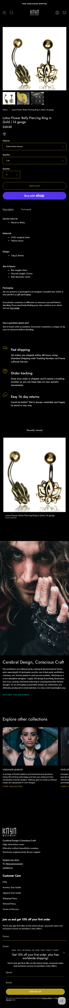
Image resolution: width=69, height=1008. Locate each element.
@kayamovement (14, 863)
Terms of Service (11, 909)
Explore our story (11, 859)
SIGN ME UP (35, 991)
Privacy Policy (47, 998)
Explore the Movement (16, 695)
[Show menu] (4, 13)
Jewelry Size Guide (12, 887)
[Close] (64, 952)
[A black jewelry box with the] (37, 98)
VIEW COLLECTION (12, 786)
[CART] (64, 13)
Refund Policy (9, 903)
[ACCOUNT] (57, 13)
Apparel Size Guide (12, 892)
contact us (8, 867)
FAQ (5, 881)
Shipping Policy (10, 898)
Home (5, 110)
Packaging (26, 209)
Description (8, 209)
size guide (14, 308)
